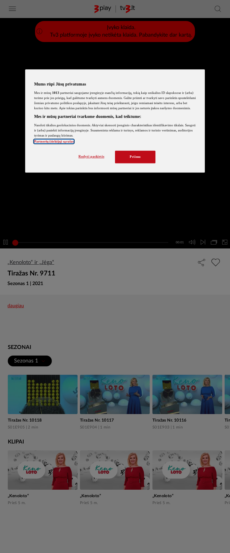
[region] (115, 121)
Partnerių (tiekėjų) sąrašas (54, 141)
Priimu (135, 156)
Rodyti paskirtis (91, 156)
